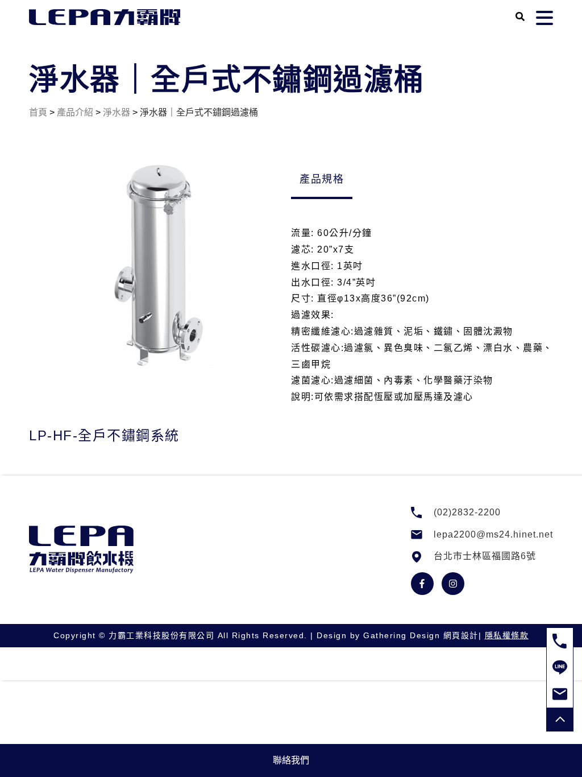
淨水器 (116, 112)
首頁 (38, 112)
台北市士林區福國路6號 (485, 556)
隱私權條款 (507, 635)
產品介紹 (75, 112)
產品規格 (322, 179)
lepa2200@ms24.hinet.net (493, 534)
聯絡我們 (291, 760)
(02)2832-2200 (467, 512)
